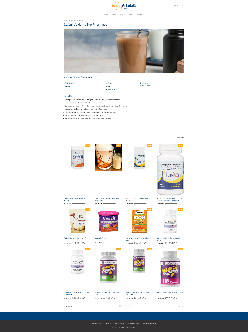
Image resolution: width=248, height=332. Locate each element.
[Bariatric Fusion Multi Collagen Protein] (77, 157)
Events (114, 14)
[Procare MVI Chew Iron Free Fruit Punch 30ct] (139, 261)
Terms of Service (119, 323)
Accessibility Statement (149, 323)
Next (181, 306)
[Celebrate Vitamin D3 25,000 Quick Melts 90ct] (77, 261)
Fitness (123, 14)
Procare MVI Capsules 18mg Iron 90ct (170, 292)
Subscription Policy (133, 323)
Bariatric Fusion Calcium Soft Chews (77, 238)
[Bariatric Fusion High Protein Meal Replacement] (108, 157)
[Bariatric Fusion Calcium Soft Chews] (77, 221)
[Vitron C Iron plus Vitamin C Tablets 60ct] (139, 221)
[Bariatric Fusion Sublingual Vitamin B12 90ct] (139, 157)
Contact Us (107, 323)
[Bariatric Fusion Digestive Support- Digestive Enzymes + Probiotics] (170, 170)
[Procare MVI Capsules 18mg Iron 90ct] (170, 268)
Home (106, 14)
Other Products (145, 85)
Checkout (176, 6)
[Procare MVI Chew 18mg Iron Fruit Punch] (108, 266)
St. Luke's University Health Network (125, 327)
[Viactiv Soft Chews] (108, 221)
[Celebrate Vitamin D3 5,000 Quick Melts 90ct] (170, 222)
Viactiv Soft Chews (101, 238)
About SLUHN (96, 323)
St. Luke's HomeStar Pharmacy (76, 20)
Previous (68, 306)
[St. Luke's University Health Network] (124, 6)
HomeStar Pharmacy (136, 14)
